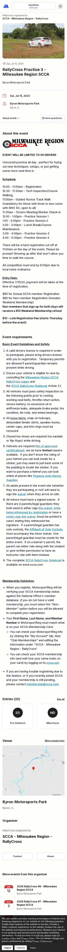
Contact (17, 856)
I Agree (7, 947)
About (50, 856)
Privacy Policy (28, 938)
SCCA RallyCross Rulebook (29, 386)
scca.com (52, 662)
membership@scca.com (42, 684)
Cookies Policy (9, 938)
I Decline (20, 947)
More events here (55, 740)
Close (33, 947)
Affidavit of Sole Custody (46, 529)
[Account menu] (60, 6)
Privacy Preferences (42, 941)
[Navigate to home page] (6, 6)
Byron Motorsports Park (16, 82)
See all (61, 699)
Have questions (53, 118)
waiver (21, 494)
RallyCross (7, 15)
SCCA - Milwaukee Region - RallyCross (25, 18)
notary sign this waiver (21, 516)
